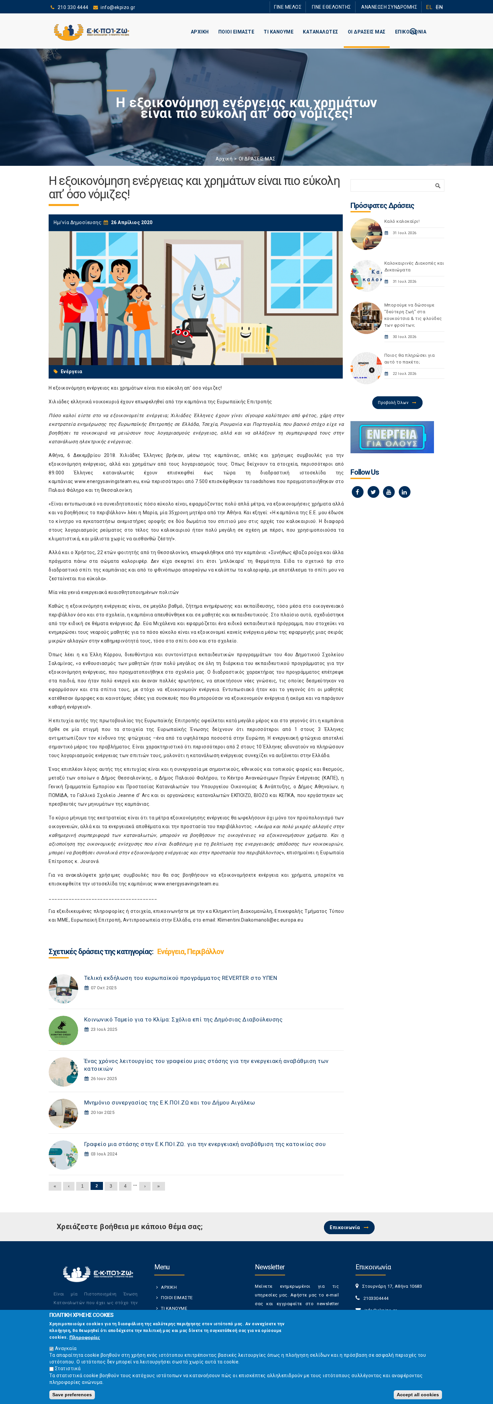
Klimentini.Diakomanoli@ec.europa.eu (261, 920)
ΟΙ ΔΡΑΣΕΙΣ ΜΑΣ (367, 32)
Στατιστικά (68, 1368)
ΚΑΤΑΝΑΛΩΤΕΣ (320, 32)
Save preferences (72, 1394)
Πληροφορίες (84, 1337)
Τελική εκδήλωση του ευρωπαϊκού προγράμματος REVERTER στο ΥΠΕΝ (180, 978)
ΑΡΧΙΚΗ (200, 32)
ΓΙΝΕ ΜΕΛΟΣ (307, 6)
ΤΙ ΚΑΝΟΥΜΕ (278, 32)
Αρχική (224, 158)
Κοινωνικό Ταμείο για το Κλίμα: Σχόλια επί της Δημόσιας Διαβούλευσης (183, 1019)
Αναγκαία (66, 1348)
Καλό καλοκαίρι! (402, 221)
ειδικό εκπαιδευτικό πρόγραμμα (265, 623)
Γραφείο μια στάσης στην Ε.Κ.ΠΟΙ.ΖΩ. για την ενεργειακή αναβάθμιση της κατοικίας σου (205, 1144)
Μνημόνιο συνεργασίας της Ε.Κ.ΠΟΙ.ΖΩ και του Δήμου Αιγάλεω (169, 1102)
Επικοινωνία (345, 1227)
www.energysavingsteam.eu (106, 481)
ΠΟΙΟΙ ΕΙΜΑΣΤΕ (236, 32)
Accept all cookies (418, 1394)
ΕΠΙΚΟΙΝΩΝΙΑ (411, 32)
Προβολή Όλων (393, 402)
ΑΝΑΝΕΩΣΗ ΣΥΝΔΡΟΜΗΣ (393, 6)
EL (429, 7)
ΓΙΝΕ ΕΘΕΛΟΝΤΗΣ (343, 6)
